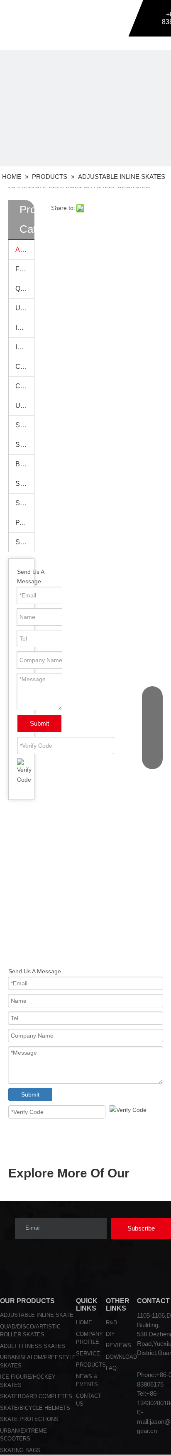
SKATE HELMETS (24, 444)
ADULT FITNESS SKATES (32, 1346)
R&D (111, 1322)
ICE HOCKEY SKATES (24, 347)
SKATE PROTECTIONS (24, 425)
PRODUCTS (91, 1365)
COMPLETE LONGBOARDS (24, 386)
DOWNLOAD (121, 1357)
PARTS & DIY (24, 522)
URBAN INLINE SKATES (24, 308)
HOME (84, 1322)
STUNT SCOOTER (24, 542)
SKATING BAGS (24, 483)
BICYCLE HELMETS (24, 464)
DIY (110, 1334)
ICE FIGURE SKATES (24, 327)
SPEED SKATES (24, 503)
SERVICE (88, 1353)
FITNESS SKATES (24, 269)
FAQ (111, 1368)
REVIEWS (118, 1345)
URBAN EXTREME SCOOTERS (24, 405)
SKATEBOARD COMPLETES (36, 1396)
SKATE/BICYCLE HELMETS (35, 1408)
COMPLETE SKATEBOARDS (24, 366)
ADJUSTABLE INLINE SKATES (24, 249)
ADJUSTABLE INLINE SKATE (36, 1315)
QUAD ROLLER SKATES (24, 288)
